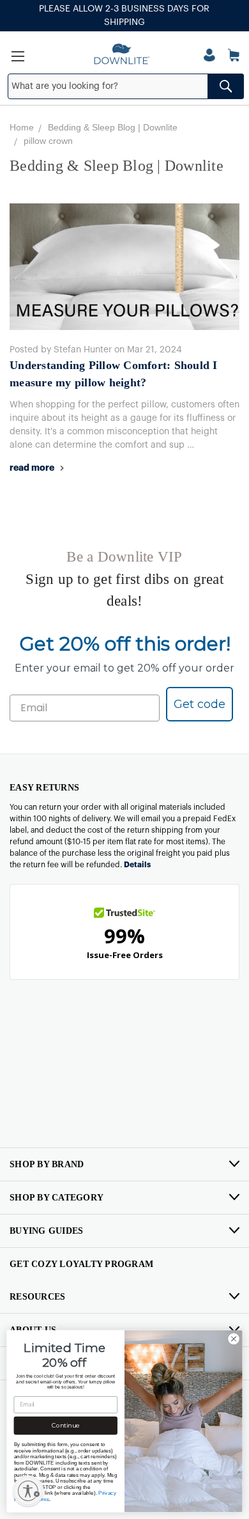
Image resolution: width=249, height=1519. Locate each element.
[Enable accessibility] (28, 1491)
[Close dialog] (233, 1338)
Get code (199, 704)
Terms (42, 1499)
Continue (66, 1425)
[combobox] (126, 86)
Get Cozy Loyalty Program (81, 1264)
